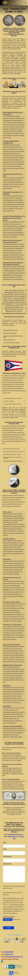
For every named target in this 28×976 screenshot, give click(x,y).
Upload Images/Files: (9, 917)
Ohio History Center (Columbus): (11, 448)
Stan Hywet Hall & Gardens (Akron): (12, 454)
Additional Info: (7, 863)
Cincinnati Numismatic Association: (12, 404)
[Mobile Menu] (26, 2)
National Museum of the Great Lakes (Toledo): (12, 458)
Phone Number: (7, 856)
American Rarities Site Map (9, 959)
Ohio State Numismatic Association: (12, 398)
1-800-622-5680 (9, 952)
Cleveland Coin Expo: (8, 401)
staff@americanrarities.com (14, 956)
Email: (4, 849)
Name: (5, 842)
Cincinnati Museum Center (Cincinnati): (13, 451)
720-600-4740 (8, 954)
